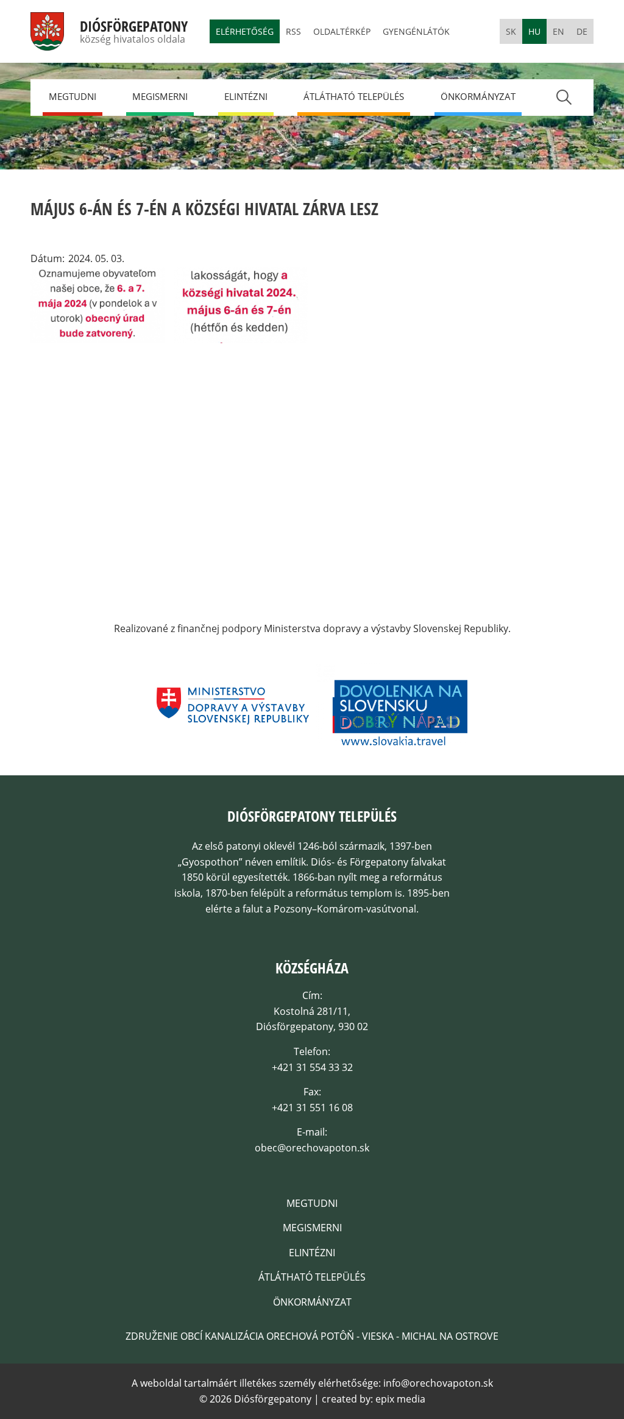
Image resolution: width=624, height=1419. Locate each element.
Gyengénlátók (416, 31)
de (581, 31)
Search (563, 97)
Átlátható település (353, 96)
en (558, 31)
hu (534, 31)
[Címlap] (47, 42)
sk (511, 31)
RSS (293, 31)
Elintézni (246, 96)
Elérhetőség (245, 31)
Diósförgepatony (134, 26)
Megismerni (160, 96)
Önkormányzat (478, 96)
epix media (400, 1399)
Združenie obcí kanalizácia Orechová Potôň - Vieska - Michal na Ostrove (312, 1336)
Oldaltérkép (341, 31)
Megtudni (72, 96)
